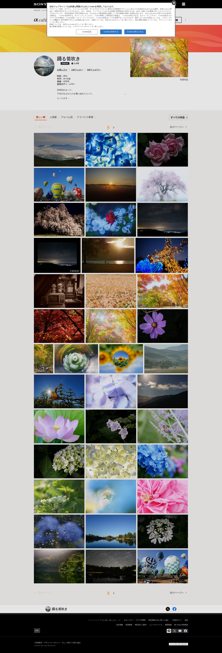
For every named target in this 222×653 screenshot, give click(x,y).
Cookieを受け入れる (135, 32)
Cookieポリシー (75, 24)
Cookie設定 (86, 32)
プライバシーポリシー (83, 26)
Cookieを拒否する (111, 32)
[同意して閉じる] (174, 3)
